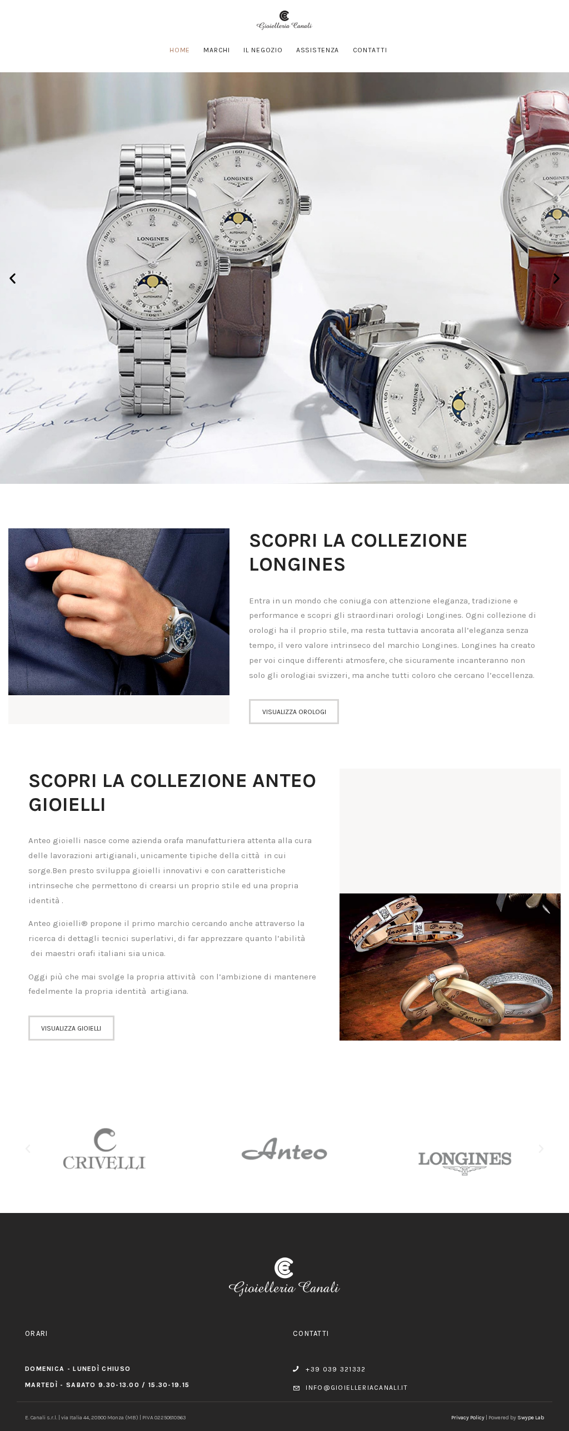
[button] (12, 278)
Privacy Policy (468, 1417)
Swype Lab (530, 1417)
